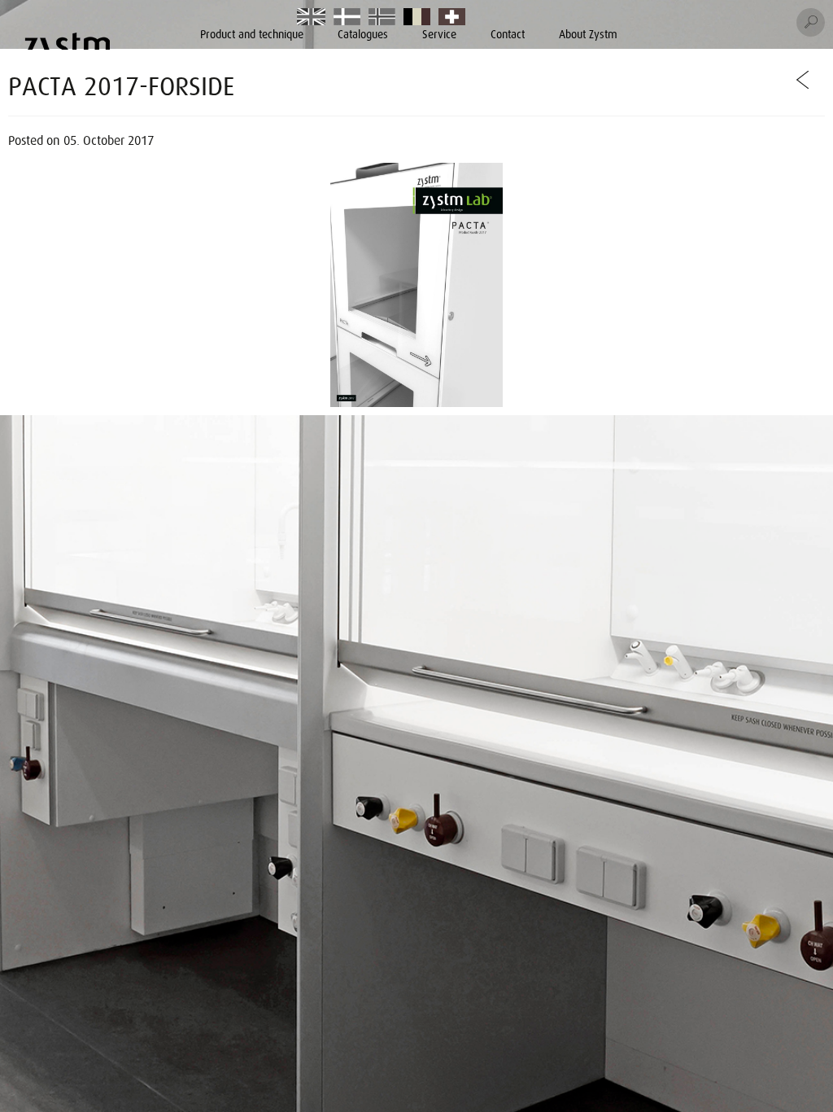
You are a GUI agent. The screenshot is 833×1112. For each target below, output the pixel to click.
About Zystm (588, 34)
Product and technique (251, 34)
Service (439, 34)
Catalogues (363, 34)
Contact (508, 34)
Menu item (312, 18)
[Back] (804, 80)
